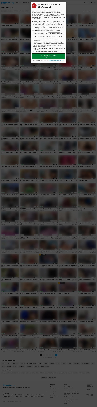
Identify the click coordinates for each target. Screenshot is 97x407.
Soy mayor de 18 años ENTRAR (48, 56)
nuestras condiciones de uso (56, 60)
